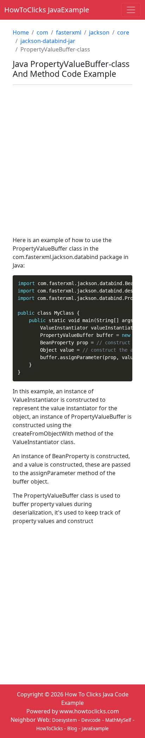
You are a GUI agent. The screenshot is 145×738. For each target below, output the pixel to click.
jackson (99, 32)
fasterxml (68, 32)
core (123, 32)
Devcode (91, 720)
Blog (72, 728)
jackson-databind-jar (47, 41)
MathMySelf (118, 720)
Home (21, 32)
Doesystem (64, 720)
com (42, 32)
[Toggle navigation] (131, 10)
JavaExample (95, 728)
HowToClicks (49, 728)
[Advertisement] (72, 163)
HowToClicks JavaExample (46, 9)
